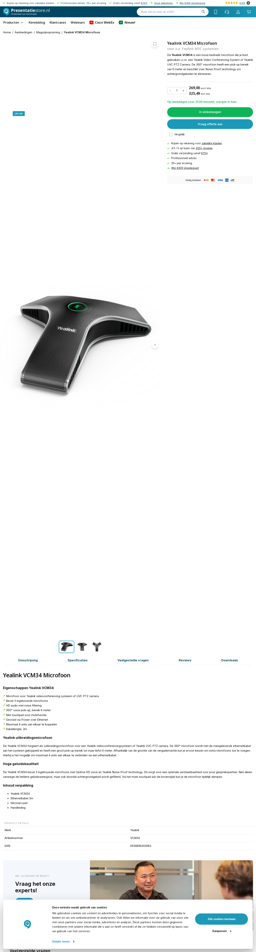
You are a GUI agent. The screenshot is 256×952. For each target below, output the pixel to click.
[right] (155, 345)
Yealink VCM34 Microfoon (82, 32)
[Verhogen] (183, 91)
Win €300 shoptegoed (192, 3)
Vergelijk (179, 134)
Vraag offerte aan (210, 124)
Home (7, 32)
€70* (144, 3)
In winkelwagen (210, 112)
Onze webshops (163, 3)
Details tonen (61, 941)
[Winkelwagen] (248, 11)
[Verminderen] (170, 91)
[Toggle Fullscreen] (155, 44)
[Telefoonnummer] (216, 12)
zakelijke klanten (212, 143)
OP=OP (19, 113)
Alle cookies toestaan (222, 919)
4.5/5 (242, 3)
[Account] (238, 12)
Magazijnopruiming (48, 32)
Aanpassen (219, 931)
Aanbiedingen (23, 32)
